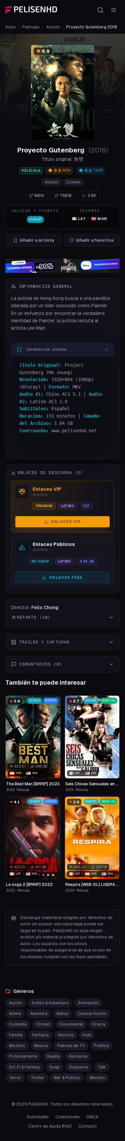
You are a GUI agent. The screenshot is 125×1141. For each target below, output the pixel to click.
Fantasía (40, 1035)
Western (97, 1077)
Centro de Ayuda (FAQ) (50, 1126)
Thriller (37, 1077)
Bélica (62, 1013)
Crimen (73, 182)
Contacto (87, 1126)
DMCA (92, 1117)
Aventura (38, 1013)
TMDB (66, 195)
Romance (78, 1056)
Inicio (10, 27)
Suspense (78, 1067)
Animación (88, 1003)
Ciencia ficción (92, 1013)
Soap (54, 1067)
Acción (53, 27)
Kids (87, 1035)
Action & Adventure (50, 1003)
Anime (15, 1013)
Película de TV (71, 1045)
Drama (98, 1024)
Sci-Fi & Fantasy (24, 1067)
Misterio (17, 1045)
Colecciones (67, 1117)
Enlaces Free (66, 577)
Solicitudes (38, 1117)
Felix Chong (44, 607)
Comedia (18, 1024)
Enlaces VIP (66, 522)
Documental (71, 1024)
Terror (15, 1077)
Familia (16, 1035)
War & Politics (67, 1077)
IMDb (39, 195)
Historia (65, 1035)
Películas (31, 27)
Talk (102, 1067)
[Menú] (114, 10)
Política (101, 1045)
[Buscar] (100, 10)
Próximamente (23, 1056)
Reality (53, 1056)
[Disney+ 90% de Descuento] (62, 266)
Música (41, 1045)
